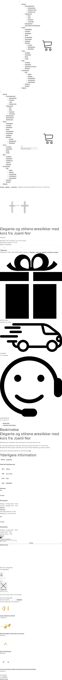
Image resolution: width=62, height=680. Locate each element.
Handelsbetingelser (5, 562)
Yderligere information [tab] (9, 425)
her (30, 451)
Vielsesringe (28, 14)
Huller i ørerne (4, 551)
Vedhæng (27, 41)
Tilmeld (31, 543)
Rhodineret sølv (10, 464)
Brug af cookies (4, 558)
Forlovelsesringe (29, 6)
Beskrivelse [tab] (6, 423)
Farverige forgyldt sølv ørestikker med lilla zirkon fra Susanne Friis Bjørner (18, 669)
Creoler (30, 45)
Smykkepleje (28, 37)
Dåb (26, 72)
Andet (26, 58)
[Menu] (19, 1)
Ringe (26, 35)
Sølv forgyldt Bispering (5, 651)
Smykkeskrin (31, 80)
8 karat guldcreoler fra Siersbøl (7, 615)
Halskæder (28, 33)
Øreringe (27, 43)
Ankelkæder (28, 29)
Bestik (29, 74)
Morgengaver (29, 23)
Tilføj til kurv (3, 250)
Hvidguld (30, 19)
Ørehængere (31, 47)
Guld (29, 18)
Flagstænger (31, 78)
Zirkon (8, 469)
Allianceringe (31, 8)
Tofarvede (31, 21)
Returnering (3, 565)
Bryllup (24, 4)
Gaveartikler (25, 70)
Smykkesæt (28, 39)
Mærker (24, 88)
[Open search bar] (22, 144)
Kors (7, 478)
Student (27, 86)
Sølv (29, 16)
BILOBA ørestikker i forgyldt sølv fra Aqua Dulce (12, 633)
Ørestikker (31, 49)
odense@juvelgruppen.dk (7, 523)
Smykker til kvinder (52, 252)
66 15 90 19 (3, 492)
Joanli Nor (14, 187)
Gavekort (27, 84)
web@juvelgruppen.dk (6, 497)
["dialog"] (31, 630)
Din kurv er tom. (4, 679)
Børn (23, 60)
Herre (23, 51)
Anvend (19, 599)
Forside (2, 187)
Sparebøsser (31, 82)
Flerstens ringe (32, 10)
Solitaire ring (31, 12)
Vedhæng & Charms (30, 66)
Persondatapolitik (5, 554)
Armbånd (27, 31)
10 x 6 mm (9, 473)
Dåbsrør (30, 76)
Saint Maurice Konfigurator (32, 25)
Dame (23, 27)
